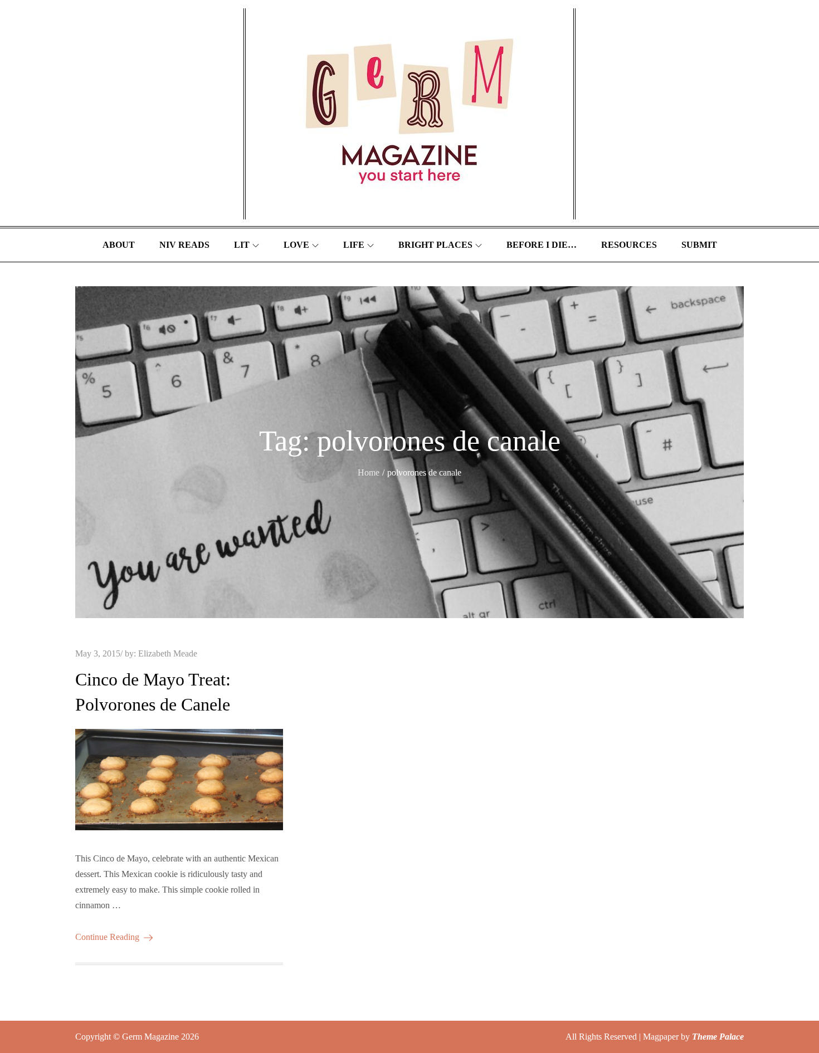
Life (353, 244)
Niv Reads (184, 244)
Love (296, 244)
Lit (242, 244)
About (119, 244)
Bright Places (435, 244)
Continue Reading (107, 937)
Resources (629, 244)
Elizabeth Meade (167, 653)
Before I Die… (541, 244)
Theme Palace (718, 1036)
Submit (699, 244)
